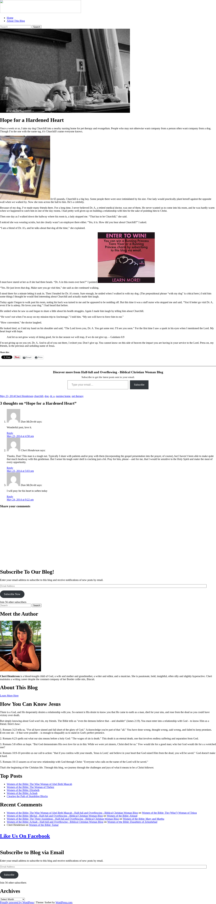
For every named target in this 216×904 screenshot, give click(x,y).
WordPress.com (64, 902)
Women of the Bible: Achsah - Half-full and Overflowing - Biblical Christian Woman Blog (55, 821)
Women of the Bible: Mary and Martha (143, 818)
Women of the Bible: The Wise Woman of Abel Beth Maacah (39, 784)
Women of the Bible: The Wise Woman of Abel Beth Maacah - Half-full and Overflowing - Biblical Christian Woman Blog (72, 812)
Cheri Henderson (24, 396)
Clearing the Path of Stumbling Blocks (27, 796)
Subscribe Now (12, 594)
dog (47, 396)
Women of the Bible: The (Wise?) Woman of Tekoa (169, 812)
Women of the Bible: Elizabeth (23, 790)
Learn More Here (9, 695)
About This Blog (16, 20)
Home (10, 17)
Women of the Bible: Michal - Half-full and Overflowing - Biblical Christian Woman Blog (55, 815)
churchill (38, 396)
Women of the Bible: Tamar (44, 824)
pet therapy (78, 396)
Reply (10, 433)
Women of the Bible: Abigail (122, 815)
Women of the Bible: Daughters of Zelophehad (132, 821)
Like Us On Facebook (25, 836)
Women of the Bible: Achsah (22, 793)
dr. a (52, 396)
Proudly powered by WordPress (17, 902)
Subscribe (139, 384)
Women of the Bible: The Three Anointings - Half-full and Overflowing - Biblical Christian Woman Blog (63, 818)
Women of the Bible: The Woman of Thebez (30, 787)
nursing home (63, 396)
